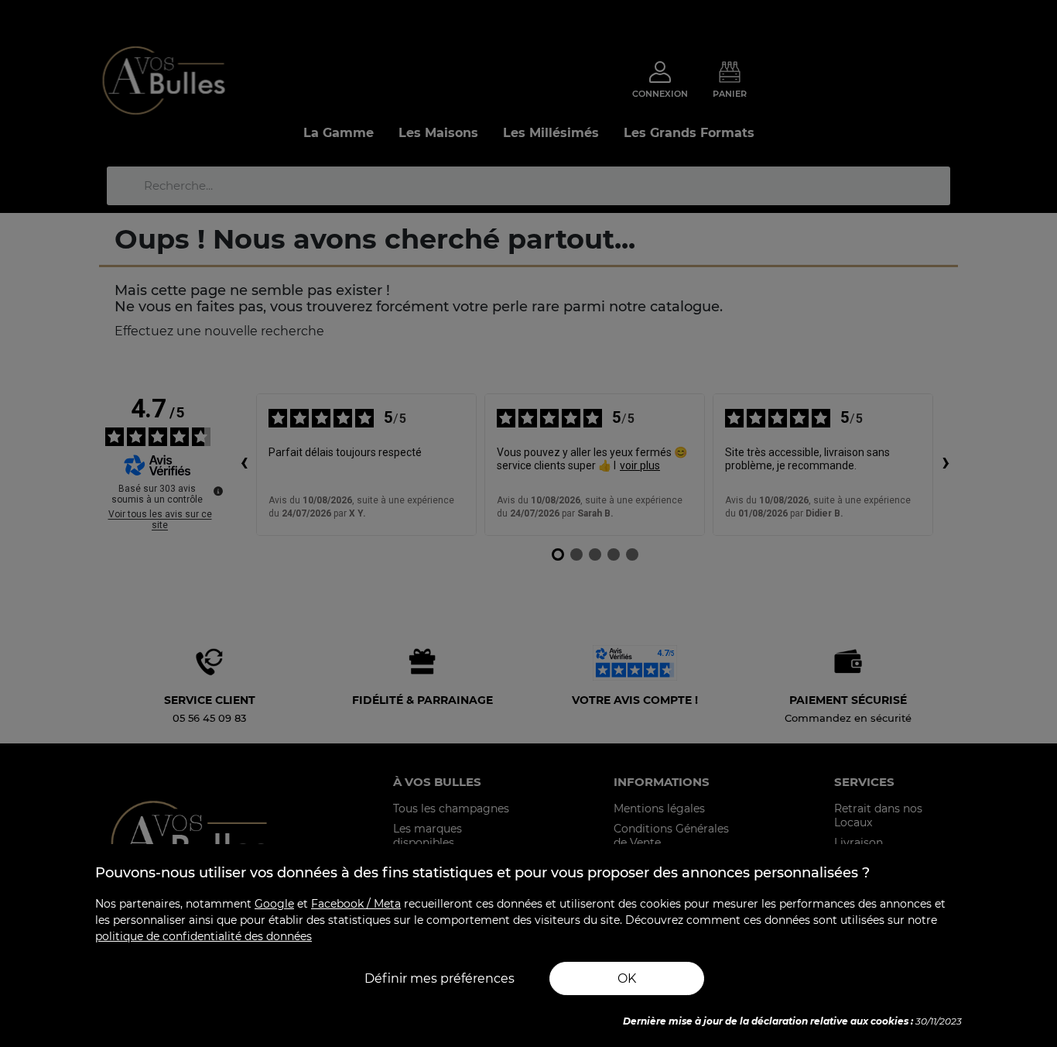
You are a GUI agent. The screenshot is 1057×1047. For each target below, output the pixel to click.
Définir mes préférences (439, 978)
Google (274, 904)
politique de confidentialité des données (203, 936)
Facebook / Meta (356, 904)
